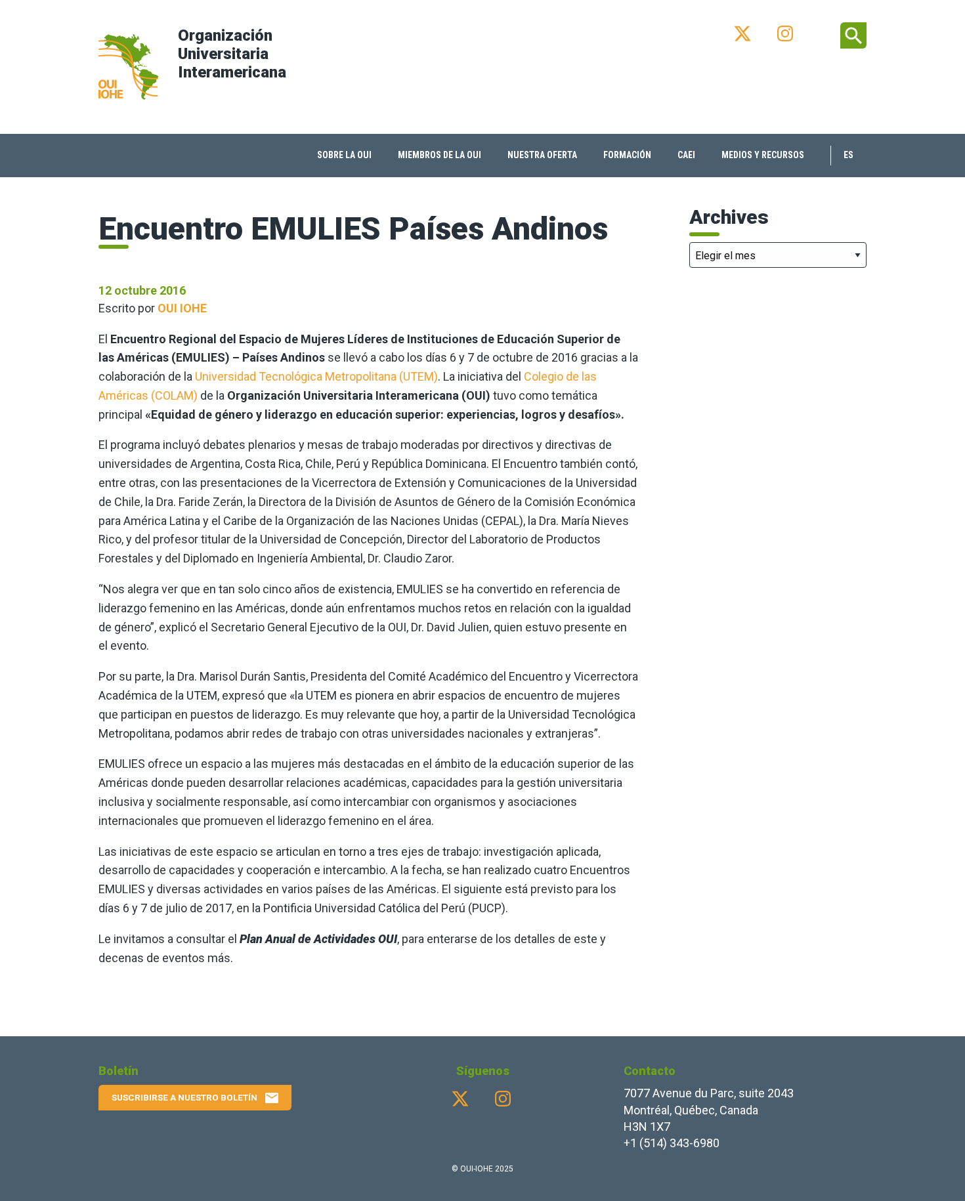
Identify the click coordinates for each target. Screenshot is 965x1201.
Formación (627, 155)
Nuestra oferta (542, 155)
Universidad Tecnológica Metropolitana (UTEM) (316, 376)
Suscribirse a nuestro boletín (196, 1098)
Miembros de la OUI (439, 155)
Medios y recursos (762, 155)
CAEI (686, 155)
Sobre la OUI (344, 155)
